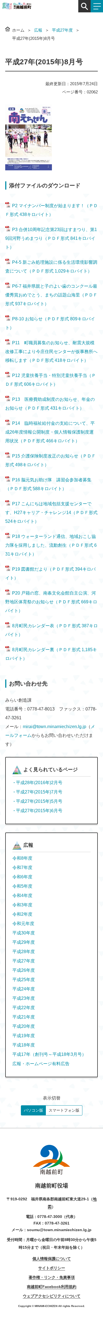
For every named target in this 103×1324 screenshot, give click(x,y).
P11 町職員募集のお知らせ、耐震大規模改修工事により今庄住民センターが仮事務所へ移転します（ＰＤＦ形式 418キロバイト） (51, 351)
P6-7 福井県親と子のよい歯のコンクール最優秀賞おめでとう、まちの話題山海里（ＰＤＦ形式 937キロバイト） (51, 295)
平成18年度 (23, 1045)
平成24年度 (23, 989)
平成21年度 (23, 1017)
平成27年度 (62, 30)
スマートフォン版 (64, 1110)
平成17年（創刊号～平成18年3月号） (49, 1054)
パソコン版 (33, 1110)
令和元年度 (23, 923)
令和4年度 (22, 895)
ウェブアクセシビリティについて (51, 1296)
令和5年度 (22, 886)
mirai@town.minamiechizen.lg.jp (54, 726)
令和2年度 (22, 914)
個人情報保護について (51, 1258)
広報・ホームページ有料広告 (40, 1063)
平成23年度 (23, 998)
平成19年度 (23, 1035)
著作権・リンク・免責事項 (52, 1277)
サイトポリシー (51, 1268)
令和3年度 (22, 905)
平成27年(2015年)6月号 (39, 810)
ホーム (18, 30)
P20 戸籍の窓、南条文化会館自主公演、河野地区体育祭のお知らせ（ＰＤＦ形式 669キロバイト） (51, 602)
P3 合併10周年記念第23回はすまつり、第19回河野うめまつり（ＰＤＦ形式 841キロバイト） (51, 238)
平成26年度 (23, 970)
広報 (38, 30)
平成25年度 (23, 979)
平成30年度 (23, 933)
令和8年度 (22, 858)
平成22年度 (23, 1007)
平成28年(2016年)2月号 (39, 782)
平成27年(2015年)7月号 (39, 792)
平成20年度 (23, 1026)
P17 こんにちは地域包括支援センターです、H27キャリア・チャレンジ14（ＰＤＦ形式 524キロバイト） (51, 512)
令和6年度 (22, 877)
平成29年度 (23, 942)
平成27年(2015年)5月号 (39, 801)
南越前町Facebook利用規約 (51, 1286)
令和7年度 (22, 867)
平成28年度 (23, 951)
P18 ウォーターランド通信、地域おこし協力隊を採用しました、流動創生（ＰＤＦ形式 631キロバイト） (51, 545)
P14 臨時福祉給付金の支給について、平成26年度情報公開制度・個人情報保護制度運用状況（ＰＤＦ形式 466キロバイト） (50, 432)
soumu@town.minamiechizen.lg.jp (59, 1230)
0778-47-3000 (49, 1216)
